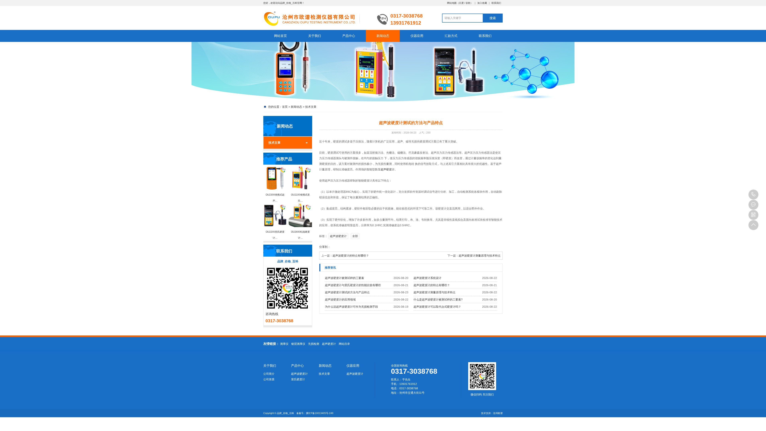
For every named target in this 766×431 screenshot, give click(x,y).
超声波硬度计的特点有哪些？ (351, 255)
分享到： (324, 246)
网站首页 (280, 36)
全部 (355, 236)
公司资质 (268, 379)
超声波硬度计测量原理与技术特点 (479, 255)
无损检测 (313, 343)
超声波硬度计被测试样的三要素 (344, 278)
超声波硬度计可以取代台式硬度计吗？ (437, 306)
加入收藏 (482, 3)
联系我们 (496, 3)
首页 (285, 106)
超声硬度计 (388, 169)
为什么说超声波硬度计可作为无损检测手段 (351, 306)
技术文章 (310, 106)
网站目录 (344, 343)
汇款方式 (451, 36)
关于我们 (314, 36)
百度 (461, 3)
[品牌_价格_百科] (317, 18)
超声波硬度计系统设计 (427, 278)
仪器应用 (417, 36)
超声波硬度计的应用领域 (340, 299)
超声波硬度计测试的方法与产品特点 (347, 292)
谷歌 (468, 3)
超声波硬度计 (338, 236)
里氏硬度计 (298, 379)
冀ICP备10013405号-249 (319, 413)
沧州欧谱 (498, 413)
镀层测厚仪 (298, 343)
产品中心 (348, 36)
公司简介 (268, 373)
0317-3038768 (753, 195)
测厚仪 (284, 343)
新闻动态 (382, 36)
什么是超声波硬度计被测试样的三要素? (438, 299)
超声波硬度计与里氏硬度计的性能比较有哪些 (353, 285)
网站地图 (452, 3)
